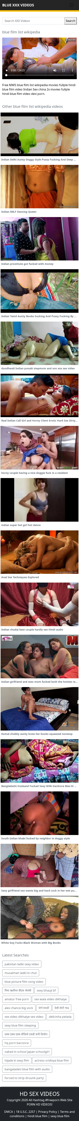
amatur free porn (17, 999)
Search (70, 21)
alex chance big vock (19, 1008)
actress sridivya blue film (52, 1060)
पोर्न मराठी (44, 1008)
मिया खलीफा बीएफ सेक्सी (18, 990)
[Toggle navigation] (72, 5)
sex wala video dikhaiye (50, 999)
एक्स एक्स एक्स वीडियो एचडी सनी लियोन (26, 1034)
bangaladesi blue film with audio (27, 1069)
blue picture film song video (24, 982)
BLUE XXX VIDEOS (18, 5)
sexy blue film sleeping (20, 1025)
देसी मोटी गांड (62, 1008)
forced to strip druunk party (24, 1078)
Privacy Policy (47, 1112)
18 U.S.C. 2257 (25, 1112)
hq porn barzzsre (17, 1043)
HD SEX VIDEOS (40, 1093)
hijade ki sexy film (17, 1060)
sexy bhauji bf (46, 990)
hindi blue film (37, 1116)
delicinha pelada (60, 1017)
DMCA (8, 1112)
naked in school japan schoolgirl (27, 1052)
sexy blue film (60, 1116)
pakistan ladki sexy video (22, 964)
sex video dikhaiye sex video (24, 1017)
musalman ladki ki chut (21, 973)
